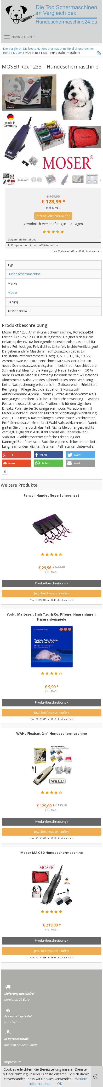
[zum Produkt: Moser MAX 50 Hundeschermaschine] (51, 885)
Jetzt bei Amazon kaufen (53, 216)
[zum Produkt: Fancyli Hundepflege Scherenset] (51, 527)
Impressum (13, 1062)
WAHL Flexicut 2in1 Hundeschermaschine (51, 733)
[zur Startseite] (51, 15)
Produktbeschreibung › (51, 583)
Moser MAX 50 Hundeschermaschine (51, 852)
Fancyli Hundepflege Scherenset (51, 495)
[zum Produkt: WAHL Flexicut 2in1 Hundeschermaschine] (51, 766)
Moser (17, 52)
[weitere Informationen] (4, 471)
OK (59, 1083)
